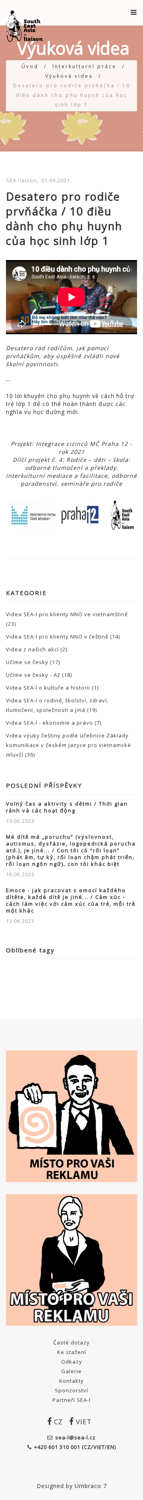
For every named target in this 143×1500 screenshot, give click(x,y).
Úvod (30, 66)
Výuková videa (69, 76)
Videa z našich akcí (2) (36, 649)
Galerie (71, 1371)
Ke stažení (71, 1352)
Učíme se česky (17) (33, 662)
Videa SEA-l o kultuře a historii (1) (52, 687)
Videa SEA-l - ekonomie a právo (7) (53, 722)
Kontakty (71, 1380)
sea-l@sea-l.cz (75, 1437)
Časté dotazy (71, 1342)
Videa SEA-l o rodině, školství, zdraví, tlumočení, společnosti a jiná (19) (57, 705)
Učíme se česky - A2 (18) (39, 674)
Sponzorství (71, 1390)
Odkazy (71, 1361)
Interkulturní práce (84, 66)
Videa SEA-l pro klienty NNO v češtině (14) (63, 636)
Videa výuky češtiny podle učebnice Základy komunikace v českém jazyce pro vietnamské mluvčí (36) (68, 745)
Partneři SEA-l (71, 1399)
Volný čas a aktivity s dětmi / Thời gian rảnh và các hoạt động (67, 807)
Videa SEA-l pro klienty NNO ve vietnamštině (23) (67, 619)
